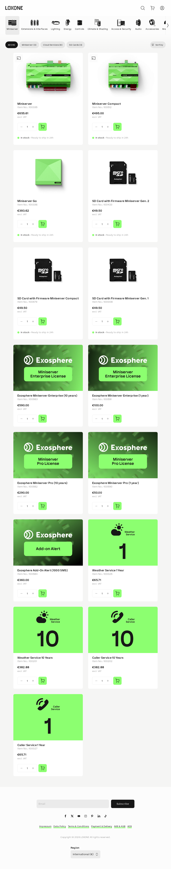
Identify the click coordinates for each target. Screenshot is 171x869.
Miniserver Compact (106, 103)
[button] (11, 44)
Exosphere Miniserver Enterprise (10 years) (47, 395)
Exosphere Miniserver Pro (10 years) (42, 483)
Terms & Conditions (78, 826)
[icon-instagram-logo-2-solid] (85, 816)
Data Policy (59, 826)
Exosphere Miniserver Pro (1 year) (115, 483)
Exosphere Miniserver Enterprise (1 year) (120, 395)
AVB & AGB (120, 826)
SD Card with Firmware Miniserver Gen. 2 (120, 201)
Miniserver (24, 103)
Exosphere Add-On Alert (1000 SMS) (42, 570)
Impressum (45, 826)
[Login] (162, 8)
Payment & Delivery (101, 826)
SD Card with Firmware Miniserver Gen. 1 (120, 298)
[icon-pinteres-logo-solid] (92, 816)
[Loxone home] (14, 8)
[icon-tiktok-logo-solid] (105, 816)
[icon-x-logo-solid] (72, 816)
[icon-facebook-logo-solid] (65, 816)
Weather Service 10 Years (35, 657)
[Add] (42, 127)
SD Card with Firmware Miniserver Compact (48, 298)
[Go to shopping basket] (152, 8)
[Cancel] (142, 8)
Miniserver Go (27, 201)
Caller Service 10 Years (107, 657)
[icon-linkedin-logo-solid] (99, 816)
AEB (129, 826)
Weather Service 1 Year (108, 570)
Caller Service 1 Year (31, 745)
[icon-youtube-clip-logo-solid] (78, 816)
